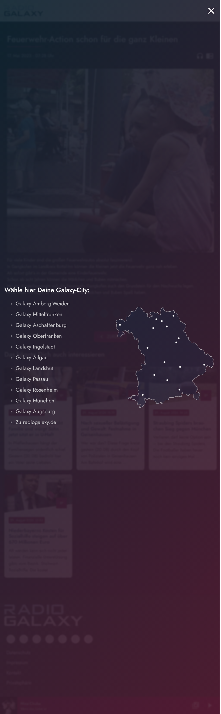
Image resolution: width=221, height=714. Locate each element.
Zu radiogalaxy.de (36, 422)
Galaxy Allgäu (32, 357)
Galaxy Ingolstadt (35, 347)
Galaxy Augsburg (35, 411)
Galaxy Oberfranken (39, 336)
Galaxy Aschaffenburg (41, 325)
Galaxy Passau (32, 379)
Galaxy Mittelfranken (39, 314)
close (211, 10)
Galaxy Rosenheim (37, 390)
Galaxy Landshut (34, 368)
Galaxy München (35, 401)
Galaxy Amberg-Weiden (43, 304)
